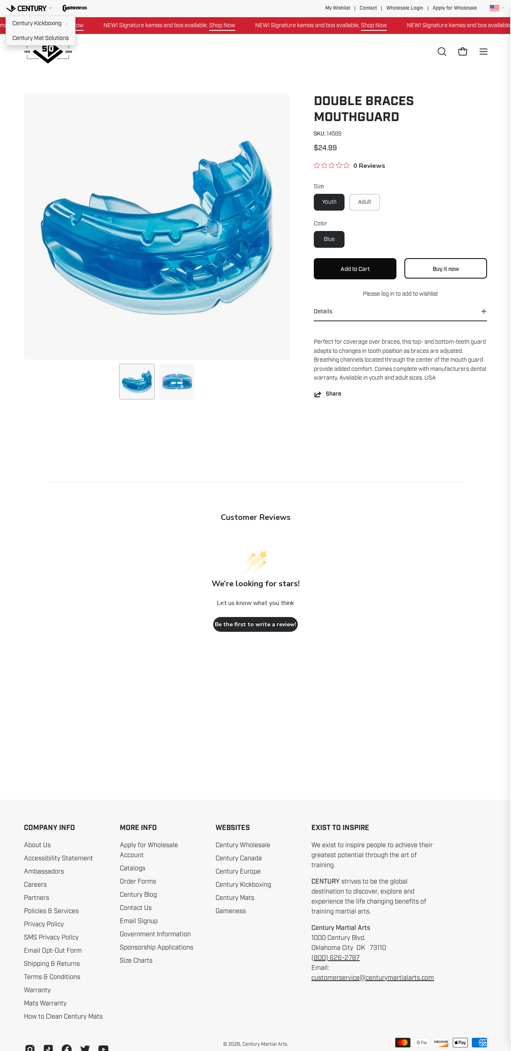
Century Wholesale (243, 845)
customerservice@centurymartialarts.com (372, 978)
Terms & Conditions (52, 977)
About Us (37, 845)
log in (387, 293)
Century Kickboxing (36, 23)
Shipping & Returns (52, 964)
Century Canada (239, 858)
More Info (138, 828)
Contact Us (136, 908)
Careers (35, 885)
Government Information (155, 934)
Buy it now (446, 268)
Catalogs (132, 868)
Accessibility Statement (58, 858)
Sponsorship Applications (156, 947)
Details (323, 311)
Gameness (231, 911)
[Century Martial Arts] (48, 52)
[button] (75, 8)
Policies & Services (51, 911)
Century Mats (235, 898)
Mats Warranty (45, 1003)
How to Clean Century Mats (63, 1017)
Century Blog (138, 895)
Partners (36, 898)
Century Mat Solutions (40, 38)
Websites (233, 828)
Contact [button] (368, 8)
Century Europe (238, 872)
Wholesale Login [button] (404, 8)
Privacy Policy (44, 924)
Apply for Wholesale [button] (455, 8)
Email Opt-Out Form (53, 951)
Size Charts (136, 961)
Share (333, 394)
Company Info (49, 828)
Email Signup (139, 921)
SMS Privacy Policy (51, 938)
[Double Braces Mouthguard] (137, 382)
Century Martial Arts (264, 1044)
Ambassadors (44, 872)
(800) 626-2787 (335, 958)
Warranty (37, 990)
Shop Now (209, 25)
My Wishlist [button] (337, 8)
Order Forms (138, 882)
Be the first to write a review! (255, 624)
